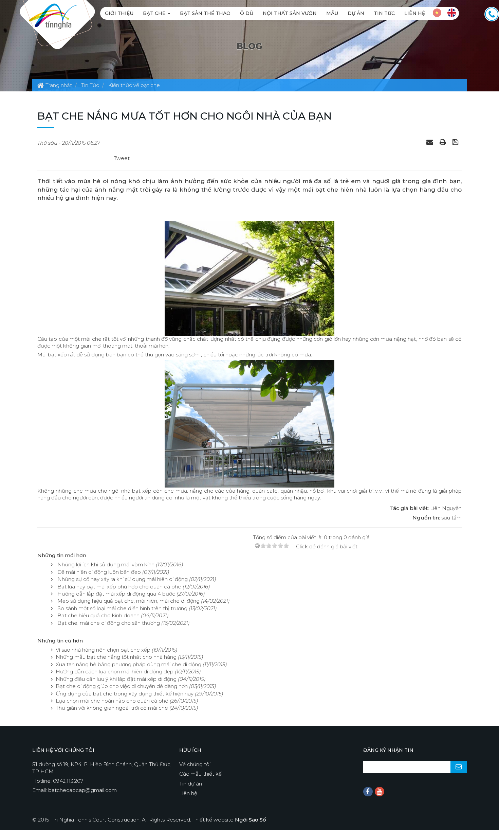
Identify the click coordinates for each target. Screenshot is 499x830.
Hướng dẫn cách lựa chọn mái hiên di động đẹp (114, 671)
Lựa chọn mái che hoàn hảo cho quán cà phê (112, 700)
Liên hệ (414, 13)
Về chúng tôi (194, 764)
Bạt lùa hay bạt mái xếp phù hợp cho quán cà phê (119, 586)
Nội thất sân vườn (290, 13)
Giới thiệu (119, 13)
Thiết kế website (229, 819)
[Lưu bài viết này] (456, 142)
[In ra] (444, 142)
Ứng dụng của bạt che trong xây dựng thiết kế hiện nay (124, 693)
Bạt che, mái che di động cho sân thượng (108, 623)
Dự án (356, 13)
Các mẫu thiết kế (200, 774)
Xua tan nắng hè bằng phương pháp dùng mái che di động (128, 664)
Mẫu (332, 13)
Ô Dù (246, 13)
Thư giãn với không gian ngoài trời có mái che (112, 708)
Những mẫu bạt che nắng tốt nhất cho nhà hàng (116, 657)
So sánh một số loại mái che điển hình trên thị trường (122, 608)
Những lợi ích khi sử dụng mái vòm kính (105, 564)
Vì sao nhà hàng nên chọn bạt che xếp (103, 650)
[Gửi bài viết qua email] (430, 142)
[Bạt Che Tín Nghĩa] (53, 16)
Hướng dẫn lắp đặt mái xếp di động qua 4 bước (116, 593)
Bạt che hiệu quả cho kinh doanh (98, 615)
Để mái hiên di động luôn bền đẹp (99, 572)
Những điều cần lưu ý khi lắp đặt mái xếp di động (116, 679)
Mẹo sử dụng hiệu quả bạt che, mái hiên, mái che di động (128, 601)
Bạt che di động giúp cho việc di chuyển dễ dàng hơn (122, 686)
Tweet (122, 158)
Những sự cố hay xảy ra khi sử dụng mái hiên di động (122, 579)
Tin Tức (384, 13)
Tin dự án (190, 783)
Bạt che (155, 13)
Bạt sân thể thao (205, 13)
